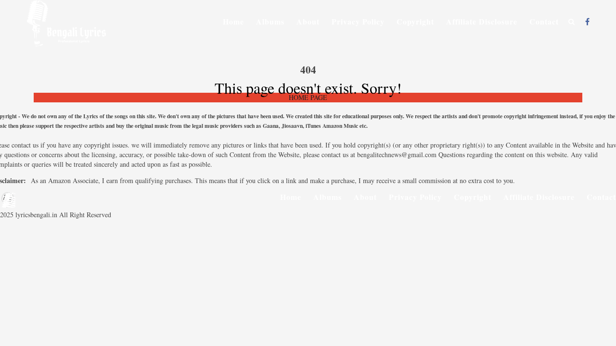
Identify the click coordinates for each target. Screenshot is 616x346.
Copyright (415, 21)
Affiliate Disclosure (481, 21)
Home (233, 21)
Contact (544, 21)
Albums (270, 21)
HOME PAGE (308, 97)
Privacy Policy (358, 21)
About (308, 21)
